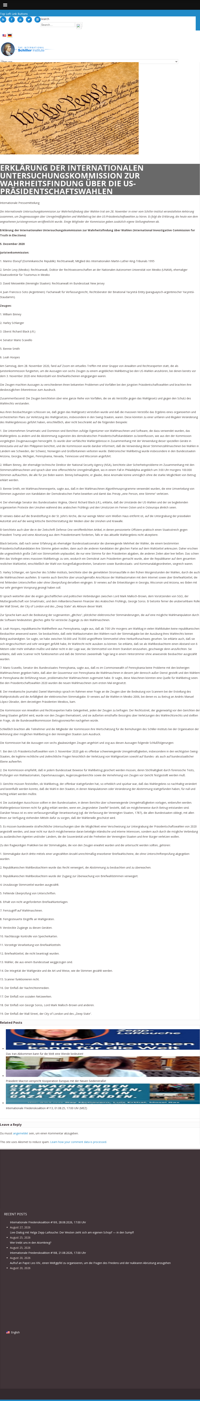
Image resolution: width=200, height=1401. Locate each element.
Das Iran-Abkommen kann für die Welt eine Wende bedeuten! (44, 1054)
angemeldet (20, 1133)
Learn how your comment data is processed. (78, 1142)
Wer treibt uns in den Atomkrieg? (30, 1242)
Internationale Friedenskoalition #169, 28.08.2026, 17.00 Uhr (48, 1222)
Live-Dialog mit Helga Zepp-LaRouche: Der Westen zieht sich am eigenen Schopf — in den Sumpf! (72, 1232)
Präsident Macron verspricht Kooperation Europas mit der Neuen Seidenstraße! (56, 1081)
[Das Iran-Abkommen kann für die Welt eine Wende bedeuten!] (103, 1049)
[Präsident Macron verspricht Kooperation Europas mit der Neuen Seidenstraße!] (103, 1076)
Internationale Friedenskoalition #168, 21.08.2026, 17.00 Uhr (48, 1253)
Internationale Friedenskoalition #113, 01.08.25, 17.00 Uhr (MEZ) (46, 1108)
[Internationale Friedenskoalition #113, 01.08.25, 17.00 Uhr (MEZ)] (103, 1103)
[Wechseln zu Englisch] (4, 35)
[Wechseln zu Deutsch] (9, 35)
